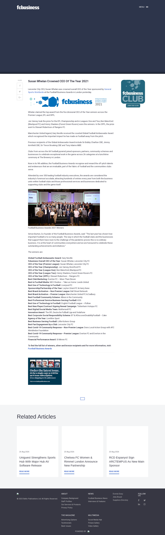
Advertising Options (69, 520)
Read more (24, 471)
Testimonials (66, 523)
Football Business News (97, 498)
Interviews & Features (96, 501)
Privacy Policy (67, 508)
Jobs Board (117, 497)
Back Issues (66, 526)
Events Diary (118, 494)
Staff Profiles (66, 501)
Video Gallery (93, 526)
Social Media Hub (95, 520)
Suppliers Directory (120, 500)
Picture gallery (94, 523)
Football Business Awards (40, 348)
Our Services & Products (71, 504)
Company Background (69, 498)
